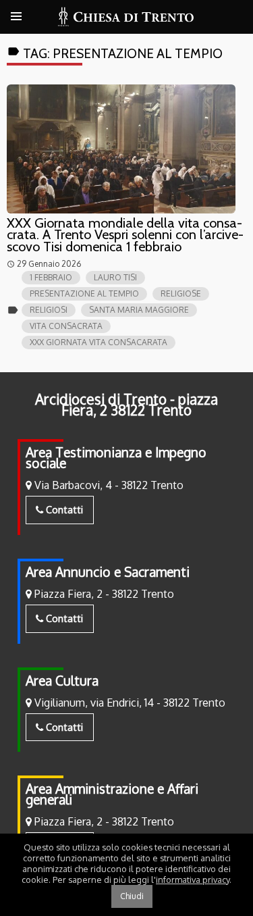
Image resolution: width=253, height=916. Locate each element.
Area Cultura (62, 680)
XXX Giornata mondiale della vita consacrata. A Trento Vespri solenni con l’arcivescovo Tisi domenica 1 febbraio (125, 235)
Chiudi (132, 896)
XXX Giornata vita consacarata (98, 342)
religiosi (48, 310)
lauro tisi (115, 277)
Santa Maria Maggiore (139, 310)
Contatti (63, 509)
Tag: (115, 53)
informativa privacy (192, 879)
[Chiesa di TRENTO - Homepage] (126, 16)
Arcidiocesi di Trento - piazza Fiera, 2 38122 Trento (126, 404)
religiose (181, 293)
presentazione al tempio (84, 293)
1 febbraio (51, 277)
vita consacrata (66, 326)
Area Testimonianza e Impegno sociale (116, 458)
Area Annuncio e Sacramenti (108, 571)
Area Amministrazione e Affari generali (112, 794)
